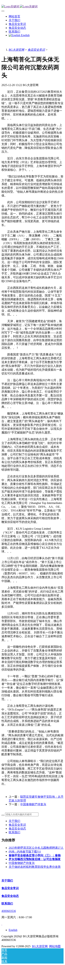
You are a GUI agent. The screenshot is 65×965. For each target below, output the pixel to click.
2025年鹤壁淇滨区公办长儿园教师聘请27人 (36, 847)
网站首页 (14, 16)
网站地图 (55, 946)
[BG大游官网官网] (32, 7)
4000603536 (8, 910)
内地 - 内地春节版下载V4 (25, 851)
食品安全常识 (36, 49)
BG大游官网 (16, 49)
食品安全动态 (17, 828)
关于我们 (14, 820)
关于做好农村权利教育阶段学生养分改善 (35, 866)
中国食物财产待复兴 (33, 804)
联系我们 (14, 832)
